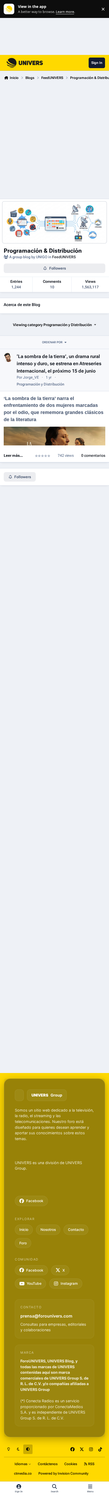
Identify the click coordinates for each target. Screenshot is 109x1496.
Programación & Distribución (43, 250)
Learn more (10, 9)
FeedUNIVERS (64, 257)
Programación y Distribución (40, 384)
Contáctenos (48, 1464)
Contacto (76, 1229)
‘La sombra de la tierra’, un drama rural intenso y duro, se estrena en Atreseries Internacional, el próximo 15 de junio (59, 364)
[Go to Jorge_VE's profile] (8, 357)
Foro (23, 1243)
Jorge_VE (31, 377)
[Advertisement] (54, 138)
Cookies (70, 1464)
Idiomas (21, 1464)
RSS (90, 1464)
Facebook (34, 1201)
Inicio (23, 1229)
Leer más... (13, 455)
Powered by (63, 1473)
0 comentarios (93, 455)
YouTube (34, 1283)
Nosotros (48, 1229)
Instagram (69, 1283)
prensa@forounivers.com (46, 1316)
